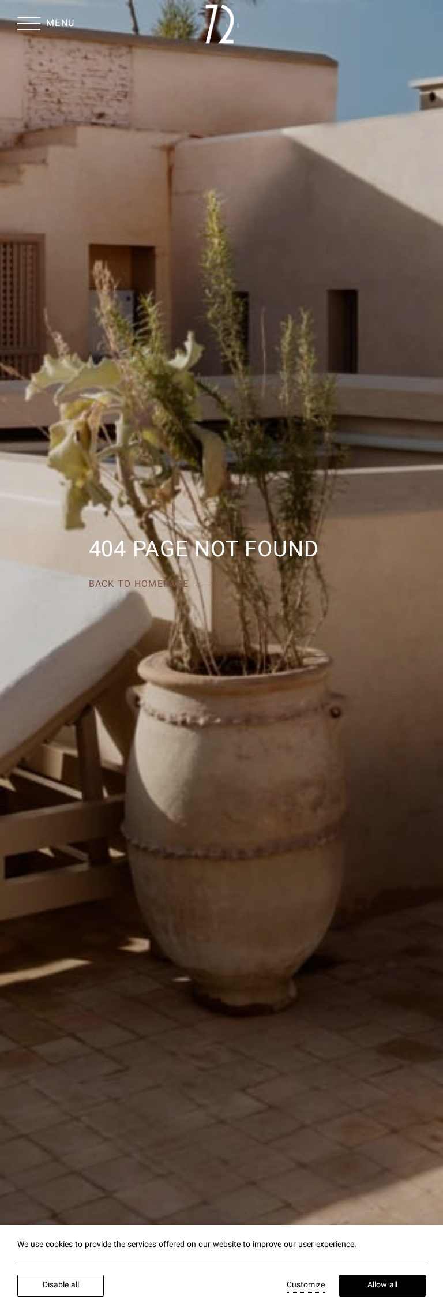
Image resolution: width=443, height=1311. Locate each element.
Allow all (382, 1285)
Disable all (61, 1285)
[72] (221, 24)
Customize (306, 1285)
